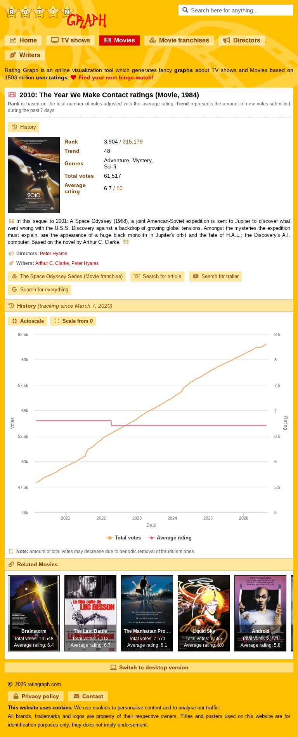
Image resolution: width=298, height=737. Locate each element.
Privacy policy (40, 696)
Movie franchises (184, 40)
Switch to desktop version (154, 667)
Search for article (162, 276)
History (28, 127)
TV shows (75, 40)
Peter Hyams (53, 253)
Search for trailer (220, 276)
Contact (92, 696)
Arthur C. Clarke (52, 263)
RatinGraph (56, 8)
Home (28, 40)
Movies (124, 40)
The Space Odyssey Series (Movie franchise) (71, 276)
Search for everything (44, 289)
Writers (29, 55)
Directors (246, 40)
